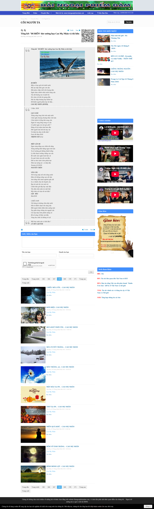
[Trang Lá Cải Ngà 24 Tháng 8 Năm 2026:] (103, 82)
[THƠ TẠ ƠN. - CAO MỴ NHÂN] (33, 414)
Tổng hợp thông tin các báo (110, 297)
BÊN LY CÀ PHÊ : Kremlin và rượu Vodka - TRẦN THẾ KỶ (121, 58)
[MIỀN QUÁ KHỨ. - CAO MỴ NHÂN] (33, 434)
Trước (72, 30)
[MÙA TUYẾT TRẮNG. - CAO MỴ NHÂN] (33, 354)
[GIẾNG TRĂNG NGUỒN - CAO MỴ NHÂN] (103, 71)
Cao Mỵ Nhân (50, 292)
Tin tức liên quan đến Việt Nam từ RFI (114, 278)
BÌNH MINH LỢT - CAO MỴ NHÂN (60, 466)
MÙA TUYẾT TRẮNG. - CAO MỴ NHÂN (62, 347)
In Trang (22, 229)
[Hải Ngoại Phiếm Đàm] (77, 6)
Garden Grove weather (115, 117)
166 (49, 279)
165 (43, 279)
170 (70, 279)
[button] (46, 13)
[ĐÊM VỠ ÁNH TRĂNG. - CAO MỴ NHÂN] (33, 454)
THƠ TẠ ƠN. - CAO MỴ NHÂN (58, 407)
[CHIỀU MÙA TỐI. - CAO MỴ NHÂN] (33, 295)
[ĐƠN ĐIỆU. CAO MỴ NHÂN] (33, 315)
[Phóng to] (25, 30)
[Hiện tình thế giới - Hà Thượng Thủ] (103, 38)
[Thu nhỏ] (22, 30)
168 (59, 279)
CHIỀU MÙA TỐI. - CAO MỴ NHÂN (60, 287)
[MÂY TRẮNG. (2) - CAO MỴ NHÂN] (33, 374)
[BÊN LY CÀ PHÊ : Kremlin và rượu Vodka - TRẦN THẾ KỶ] (103, 59)
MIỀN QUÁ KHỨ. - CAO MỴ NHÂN (60, 426)
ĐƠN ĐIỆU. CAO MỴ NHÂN (57, 307)
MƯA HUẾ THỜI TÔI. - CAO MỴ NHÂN (62, 327)
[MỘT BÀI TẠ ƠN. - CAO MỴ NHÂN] (33, 394)
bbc (102, 274)
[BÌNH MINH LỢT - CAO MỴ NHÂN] (33, 474)
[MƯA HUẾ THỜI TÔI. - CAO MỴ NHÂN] (33, 334)
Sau (77, 30)
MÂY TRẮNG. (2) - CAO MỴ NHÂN (60, 367)
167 (54, 279)
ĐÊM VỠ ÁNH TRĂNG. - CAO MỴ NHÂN (62, 446)
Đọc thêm (49, 295)
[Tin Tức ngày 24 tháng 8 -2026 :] (103, 49)
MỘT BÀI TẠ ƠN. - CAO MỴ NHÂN (60, 387)
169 (64, 279)
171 (75, 279)
